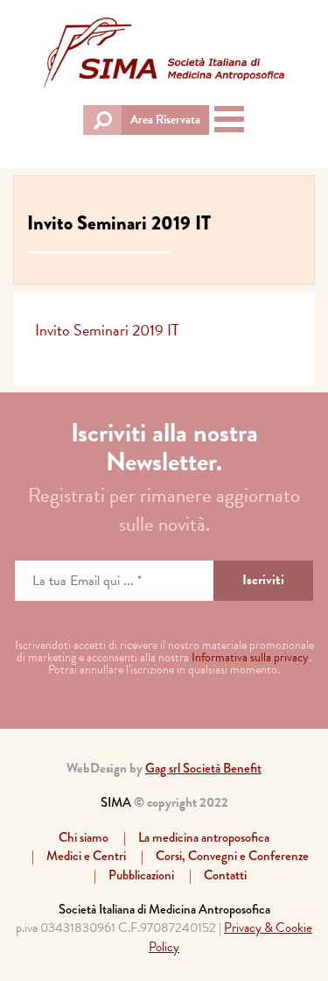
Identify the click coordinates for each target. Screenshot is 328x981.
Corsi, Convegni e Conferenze (232, 855)
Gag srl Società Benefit (203, 768)
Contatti (225, 875)
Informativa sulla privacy (250, 657)
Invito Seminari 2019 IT (107, 330)
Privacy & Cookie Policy (230, 937)
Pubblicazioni (141, 875)
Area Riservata (165, 119)
